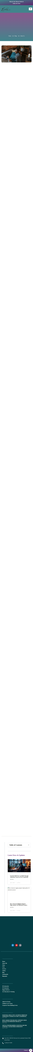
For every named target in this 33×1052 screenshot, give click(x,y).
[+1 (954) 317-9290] (3, 1043)
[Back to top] (30, 1050)
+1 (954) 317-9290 (8, 1042)
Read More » (12, 879)
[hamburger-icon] (30, 9)
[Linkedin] (12, 945)
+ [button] (28, 845)
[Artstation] (20, 945)
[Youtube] (16, 945)
